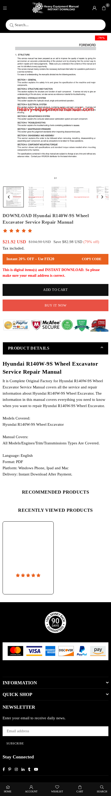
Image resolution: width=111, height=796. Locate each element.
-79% (101, 37)
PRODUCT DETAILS (29, 348)
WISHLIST (57, 791)
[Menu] (5, 8)
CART (79, 791)
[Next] (102, 197)
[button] (103, 7)
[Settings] (94, 7)
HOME (7, 791)
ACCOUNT (31, 791)
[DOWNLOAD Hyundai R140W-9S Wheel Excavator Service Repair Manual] (13, 197)
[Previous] (9, 197)
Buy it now (56, 305)
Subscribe (15, 743)
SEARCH (102, 791)
